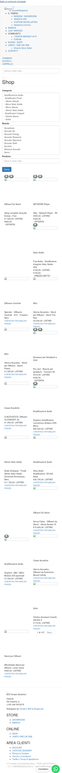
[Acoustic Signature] (31, 140)
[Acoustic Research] (31, 137)
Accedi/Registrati (20, 10)
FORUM (17, 39)
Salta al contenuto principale (13, 1)
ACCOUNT (17, 747)
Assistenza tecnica (22, 24)
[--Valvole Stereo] (31, 116)
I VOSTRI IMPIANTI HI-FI (25, 36)
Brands (5, 123)
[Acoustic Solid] (31, 143)
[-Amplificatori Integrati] (31, 113)
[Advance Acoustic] (31, 149)
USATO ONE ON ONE (22, 736)
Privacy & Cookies (20, 753)
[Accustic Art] (31, 131)
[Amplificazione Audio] (31, 95)
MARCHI (12, 27)
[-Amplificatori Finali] (31, 98)
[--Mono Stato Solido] (31, 104)
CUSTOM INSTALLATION (25, 22)
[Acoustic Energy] (31, 134)
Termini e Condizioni (21, 756)
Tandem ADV (25, 708)
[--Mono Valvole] (31, 107)
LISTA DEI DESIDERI (22, 750)
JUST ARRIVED (15, 30)
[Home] (8, 8)
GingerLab (38, 708)
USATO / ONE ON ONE (18, 45)
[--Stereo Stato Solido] (31, 110)
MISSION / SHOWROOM (25, 16)
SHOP (15, 733)
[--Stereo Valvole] (31, 101)
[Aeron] (31, 152)
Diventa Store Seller (23, 48)
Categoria (7, 90)
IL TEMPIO (13, 13)
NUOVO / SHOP (15, 42)
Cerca (7, 169)
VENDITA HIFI (20, 19)
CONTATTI (13, 50)
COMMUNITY (14, 33)
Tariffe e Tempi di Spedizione (25, 759)
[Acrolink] (31, 146)
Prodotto (6, 156)
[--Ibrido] (31, 119)
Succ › (50, 632)
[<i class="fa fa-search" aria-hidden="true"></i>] (4, 78)
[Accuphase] (31, 128)
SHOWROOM (18, 719)
